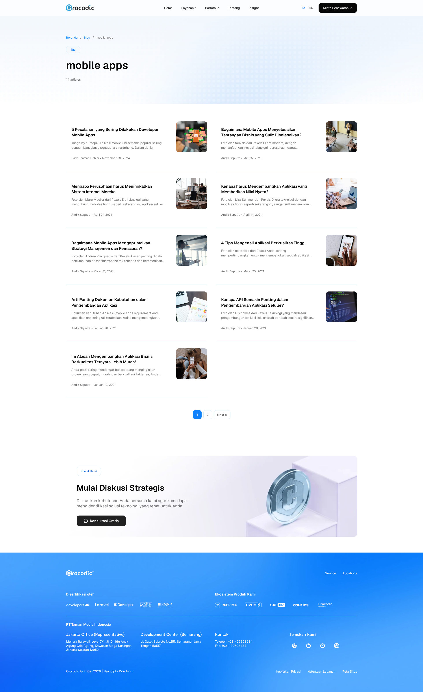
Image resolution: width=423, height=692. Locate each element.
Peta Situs (349, 671)
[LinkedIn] (308, 646)
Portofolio (212, 8)
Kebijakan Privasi (288, 671)
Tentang (234, 8)
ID (303, 7)
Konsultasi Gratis (104, 521)
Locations (350, 573)
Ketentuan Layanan (321, 671)
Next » (222, 415)
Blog (87, 37)
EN (311, 7)
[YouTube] (322, 646)
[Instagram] (294, 646)
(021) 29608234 (240, 641)
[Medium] (336, 646)
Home (168, 8)
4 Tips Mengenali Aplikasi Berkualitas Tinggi (263, 242)
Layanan (187, 8)
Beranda (72, 37)
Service (330, 573)
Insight (254, 8)
